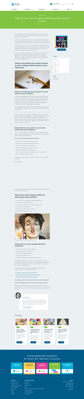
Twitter (28, 104)
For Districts (55, 9)
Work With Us (28, 385)
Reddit (31, 104)
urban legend (23, 96)
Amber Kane (28, 116)
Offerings (14, 9)
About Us (69, 9)
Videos (12, 392)
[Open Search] (72, 4)
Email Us (71, 388)
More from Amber (27, 307)
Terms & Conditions (29, 392)
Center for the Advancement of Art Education (35, 388)
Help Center (70, 389)
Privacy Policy (28, 393)
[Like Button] (54, 79)
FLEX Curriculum (14, 382)
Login (69, 4)
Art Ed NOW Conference (16, 385)
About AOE (27, 382)
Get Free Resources (61, 49)
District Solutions (14, 387)
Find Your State (28, 390)
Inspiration (27, 9)
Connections (42, 15)
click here (34, 120)
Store (26, 387)
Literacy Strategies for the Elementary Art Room (26, 276)
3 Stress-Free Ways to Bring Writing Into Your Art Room (28, 274)
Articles (12, 390)
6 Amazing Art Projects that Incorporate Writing (26, 272)
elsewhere (37, 104)
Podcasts (13, 393)
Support (64, 4)
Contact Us (27, 383)
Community (41, 9)
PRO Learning (14, 383)
